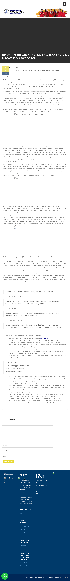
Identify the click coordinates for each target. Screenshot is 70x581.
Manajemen (23, 545)
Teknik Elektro (23, 529)
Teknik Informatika (25, 526)
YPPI (21, 516)
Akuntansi (22, 549)
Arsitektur (22, 536)
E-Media (15, 67)
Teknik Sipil (23, 532)
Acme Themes (64, 577)
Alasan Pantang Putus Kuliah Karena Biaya (18, 413)
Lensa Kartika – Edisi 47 (58, 413)
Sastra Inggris (24, 562)
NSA (21, 513)
